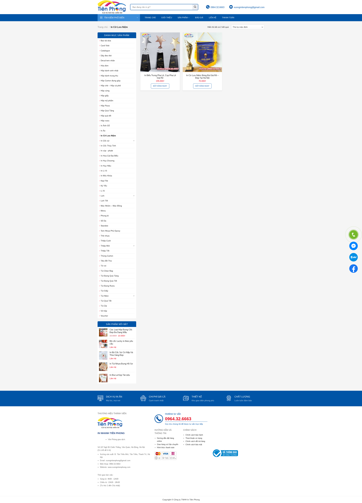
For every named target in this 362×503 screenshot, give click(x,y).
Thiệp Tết (105, 251)
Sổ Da (103, 221)
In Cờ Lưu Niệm (108, 135)
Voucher (104, 316)
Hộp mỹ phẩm (107, 100)
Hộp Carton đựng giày (110, 80)
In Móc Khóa (106, 176)
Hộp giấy (105, 95)
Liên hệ (212, 18)
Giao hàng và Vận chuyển (167, 444)
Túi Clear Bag (107, 271)
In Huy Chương (107, 161)
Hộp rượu (105, 120)
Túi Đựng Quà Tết (109, 281)
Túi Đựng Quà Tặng (110, 276)
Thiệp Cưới (106, 241)
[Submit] (195, 7)
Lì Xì (103, 191)
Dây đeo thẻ (106, 55)
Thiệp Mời (105, 246)
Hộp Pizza (105, 106)
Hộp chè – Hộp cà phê (111, 85)
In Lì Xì (104, 171)
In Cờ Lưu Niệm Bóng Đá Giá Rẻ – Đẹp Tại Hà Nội (202, 76)
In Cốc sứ (105, 141)
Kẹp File (104, 181)
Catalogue (105, 50)
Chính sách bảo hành (194, 435)
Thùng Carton (107, 256)
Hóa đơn (104, 65)
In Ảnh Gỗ (105, 125)
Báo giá (199, 18)
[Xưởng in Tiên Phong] (112, 7)
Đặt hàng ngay (160, 86)
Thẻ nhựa (105, 236)
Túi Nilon (105, 296)
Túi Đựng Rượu (108, 286)
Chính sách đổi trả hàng (195, 441)
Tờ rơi (103, 266)
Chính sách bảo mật (194, 444)
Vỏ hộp (104, 311)
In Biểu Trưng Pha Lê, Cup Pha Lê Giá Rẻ (160, 76)
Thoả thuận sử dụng (194, 438)
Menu (103, 211)
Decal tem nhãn (108, 60)
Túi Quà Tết (106, 301)
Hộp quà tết (106, 116)
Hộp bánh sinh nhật (109, 70)
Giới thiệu (166, 18)
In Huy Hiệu (106, 166)
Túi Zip (104, 306)
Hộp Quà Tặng (107, 110)
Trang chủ (150, 18)
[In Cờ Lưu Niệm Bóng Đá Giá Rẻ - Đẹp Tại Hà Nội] (202, 52)
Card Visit (105, 45)
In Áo (103, 131)
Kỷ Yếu (104, 186)
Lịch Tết (104, 201)
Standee (104, 226)
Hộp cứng (105, 91)
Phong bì (105, 216)
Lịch (102, 196)
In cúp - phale (107, 150)
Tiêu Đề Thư (106, 261)
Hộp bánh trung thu (109, 76)
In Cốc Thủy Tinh (108, 146)
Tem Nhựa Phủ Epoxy (110, 231)
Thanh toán (228, 18)
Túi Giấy (104, 291)
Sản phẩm (183, 18)
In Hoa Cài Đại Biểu (109, 156)
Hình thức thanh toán (165, 447)
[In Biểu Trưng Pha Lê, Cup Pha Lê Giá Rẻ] (160, 52)
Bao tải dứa (106, 40)
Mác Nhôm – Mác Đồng (111, 206)
